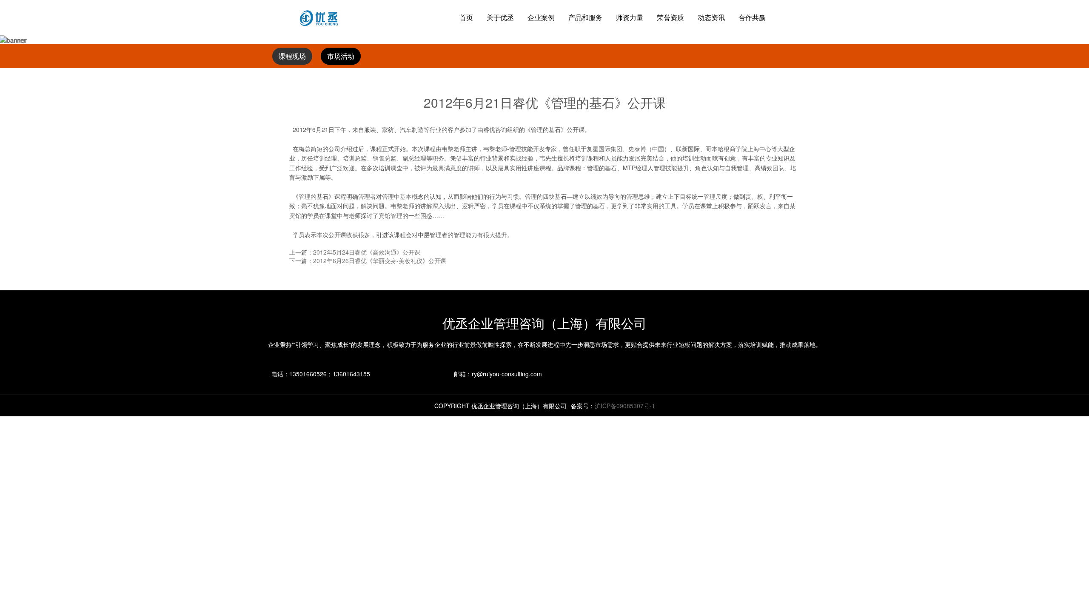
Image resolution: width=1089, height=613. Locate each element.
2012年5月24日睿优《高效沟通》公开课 (366, 252)
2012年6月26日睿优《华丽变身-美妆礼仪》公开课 (379, 260)
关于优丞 (500, 17)
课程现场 (292, 56)
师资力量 (629, 17)
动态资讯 (711, 17)
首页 (466, 17)
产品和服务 (585, 17)
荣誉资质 (670, 17)
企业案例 (541, 17)
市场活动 (340, 56)
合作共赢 (752, 17)
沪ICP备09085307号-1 (625, 405)
